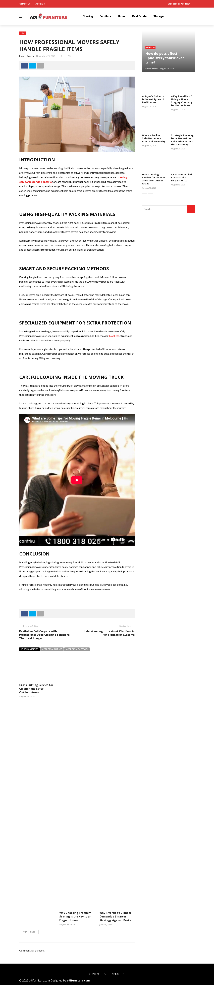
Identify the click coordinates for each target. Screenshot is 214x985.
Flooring (87, 16)
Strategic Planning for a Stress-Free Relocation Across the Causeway (182, 140)
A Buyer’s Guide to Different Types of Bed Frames (153, 99)
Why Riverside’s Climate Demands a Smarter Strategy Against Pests (115, 916)
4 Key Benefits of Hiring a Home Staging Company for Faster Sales (181, 101)
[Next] (150, 195)
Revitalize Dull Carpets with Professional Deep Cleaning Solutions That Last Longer (44, 634)
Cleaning (150, 47)
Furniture (105, 16)
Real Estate (139, 16)
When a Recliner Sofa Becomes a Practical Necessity (154, 138)
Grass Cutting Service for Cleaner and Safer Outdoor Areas (36, 688)
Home (122, 16)
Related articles (29, 649)
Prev (25, 932)
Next (32, 932)
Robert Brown (26, 55)
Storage (158, 16)
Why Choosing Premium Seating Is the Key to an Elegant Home (75, 916)
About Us (40, 4)
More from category (77, 649)
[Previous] (144, 195)
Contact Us (24, 4)
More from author (52, 649)
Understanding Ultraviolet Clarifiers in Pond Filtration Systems (109, 633)
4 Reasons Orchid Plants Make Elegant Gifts (181, 177)
